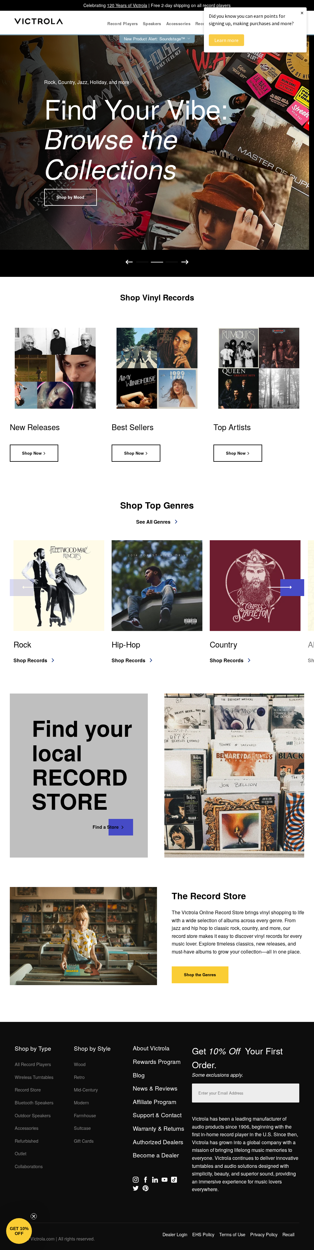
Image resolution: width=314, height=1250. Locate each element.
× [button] (302, 13)
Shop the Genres (200, 974)
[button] (19, 1231)
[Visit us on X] (136, 1189)
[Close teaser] (34, 1216)
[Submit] (293, 1092)
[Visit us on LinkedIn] (155, 1181)
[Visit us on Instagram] (136, 1181)
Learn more (226, 40)
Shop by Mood (70, 197)
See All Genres (153, 521)
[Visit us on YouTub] (164, 1181)
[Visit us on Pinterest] (145, 1189)
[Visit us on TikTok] (174, 1181)
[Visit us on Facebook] (145, 1181)
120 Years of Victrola (127, 5)
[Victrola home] (39, 22)
